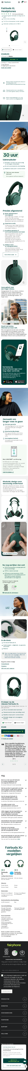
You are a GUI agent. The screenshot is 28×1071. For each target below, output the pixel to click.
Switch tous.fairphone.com (13, 1060)
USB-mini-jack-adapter (7, 668)
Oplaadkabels (5, 664)
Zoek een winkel (6, 68)
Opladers (4, 666)
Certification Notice (6, 956)
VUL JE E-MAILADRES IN (10, 970)
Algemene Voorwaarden (7, 1044)
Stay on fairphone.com (14, 1065)
